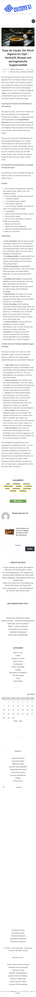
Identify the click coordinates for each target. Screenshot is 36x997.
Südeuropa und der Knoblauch (18, 623)
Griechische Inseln (18, 761)
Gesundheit (16, 484)
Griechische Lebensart (18, 941)
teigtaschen (27, 488)
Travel (18, 678)
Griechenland (18, 664)
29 (9, 718)
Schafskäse (16, 488)
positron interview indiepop (18, 976)
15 (8, 710)
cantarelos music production (18, 967)
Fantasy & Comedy (18, 658)
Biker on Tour (18, 653)
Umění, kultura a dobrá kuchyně (18, 964)
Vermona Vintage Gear (18, 979)
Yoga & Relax (18, 681)
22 (9, 714)
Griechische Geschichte (18, 939)
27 (32, 714)
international (8, 486)
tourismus (13, 491)
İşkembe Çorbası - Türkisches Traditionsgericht (18, 621)
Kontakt (18, 778)
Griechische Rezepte (18, 936)
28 (4, 718)
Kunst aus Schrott (18, 970)
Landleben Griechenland (18, 632)
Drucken (19, 501)
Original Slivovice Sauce (18, 981)
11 (22, 706)
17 (18, 710)
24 (18, 714)
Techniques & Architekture (18, 673)
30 (13, 718)
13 (32, 706)
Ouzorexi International (18, 775)
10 (18, 706)
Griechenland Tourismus (18, 769)
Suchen (18, 545)
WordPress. (14, 991)
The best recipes (18, 675)
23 (13, 714)
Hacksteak (26, 484)
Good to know (15, 72)
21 (4, 714)
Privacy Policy (18, 781)
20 (32, 710)
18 (23, 710)
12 (27, 706)
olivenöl (18, 486)
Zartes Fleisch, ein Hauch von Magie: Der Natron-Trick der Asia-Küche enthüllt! (22, 532)
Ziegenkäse (23, 491)
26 (27, 714)
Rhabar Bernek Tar (16, 69)
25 (23, 714)
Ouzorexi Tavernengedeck (18, 767)
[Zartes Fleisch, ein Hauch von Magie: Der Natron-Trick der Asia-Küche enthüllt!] (9, 532)
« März (15, 721)
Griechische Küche (18, 758)
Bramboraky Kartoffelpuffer (18, 635)
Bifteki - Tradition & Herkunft (18, 626)
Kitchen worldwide (27, 72)
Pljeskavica (28, 486)
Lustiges (18, 670)
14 (4, 710)
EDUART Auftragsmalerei (18, 973)
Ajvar (8, 484)
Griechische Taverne (18, 772)
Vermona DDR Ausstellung (18, 984)
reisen (7, 488)
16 (13, 710)
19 (27, 710)
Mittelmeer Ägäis (18, 764)
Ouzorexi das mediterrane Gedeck (18, 618)
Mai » (21, 721)
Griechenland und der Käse (18, 629)
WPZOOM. (18, 993)
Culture (18, 655)
